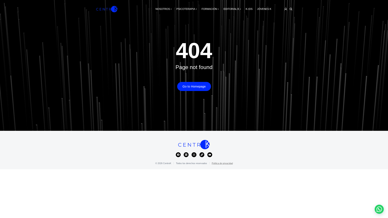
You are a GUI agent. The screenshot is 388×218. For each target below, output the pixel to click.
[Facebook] (178, 154)
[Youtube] (209, 154)
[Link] (201, 154)
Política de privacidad (222, 163)
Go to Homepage (194, 86)
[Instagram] (194, 154)
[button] (379, 209)
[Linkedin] (186, 154)
